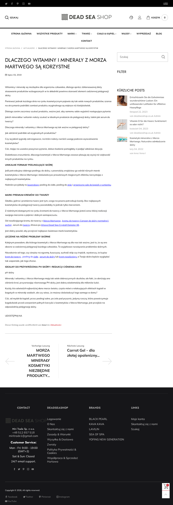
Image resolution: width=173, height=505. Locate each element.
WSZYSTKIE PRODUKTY (50, 33)
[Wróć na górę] (166, 494)
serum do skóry (47, 256)
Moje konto (138, 419)
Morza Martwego (52, 220)
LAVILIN (94, 429)
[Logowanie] (142, 17)
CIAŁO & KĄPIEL (106, 33)
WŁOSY (125, 33)
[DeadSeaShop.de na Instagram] (28, 469)
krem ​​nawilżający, (68, 256)
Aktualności (55, 325)
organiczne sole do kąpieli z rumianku (92, 184)
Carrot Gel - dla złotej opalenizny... (83, 353)
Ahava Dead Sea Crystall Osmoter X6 (60, 225)
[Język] (134, 17)
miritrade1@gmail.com (23, 436)
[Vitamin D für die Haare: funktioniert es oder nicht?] (122, 124)
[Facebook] (12, 3)
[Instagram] (23, 3)
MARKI (71, 33)
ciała (35, 256)
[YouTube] (29, 3)
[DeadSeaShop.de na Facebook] (14, 469)
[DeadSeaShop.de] (86, 17)
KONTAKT (86, 40)
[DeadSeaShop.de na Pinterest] (24, 469)
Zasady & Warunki (59, 434)
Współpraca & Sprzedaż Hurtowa (62, 459)
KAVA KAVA (96, 424)
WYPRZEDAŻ (144, 33)
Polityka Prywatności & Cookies (61, 451)
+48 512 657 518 (23, 432)
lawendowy (33, 184)
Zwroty (51, 444)
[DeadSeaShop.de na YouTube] (33, 469)
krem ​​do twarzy (13, 256)
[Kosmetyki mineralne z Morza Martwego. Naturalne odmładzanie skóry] (122, 139)
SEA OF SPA (96, 434)
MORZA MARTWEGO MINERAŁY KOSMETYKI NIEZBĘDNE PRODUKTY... (38, 363)
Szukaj (135, 429)
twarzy (26, 225)
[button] (163, 57)
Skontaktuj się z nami (60, 429)
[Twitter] (6, 3)
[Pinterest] (18, 3)
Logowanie (54, 419)
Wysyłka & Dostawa (60, 439)
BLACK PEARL (98, 419)
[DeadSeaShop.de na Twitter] (19, 469)
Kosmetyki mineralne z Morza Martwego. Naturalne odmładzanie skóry (147, 141)
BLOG (159, 33)
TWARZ (86, 33)
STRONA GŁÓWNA (21, 33)
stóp (69, 184)
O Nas (51, 424)
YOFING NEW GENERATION (106, 439)
